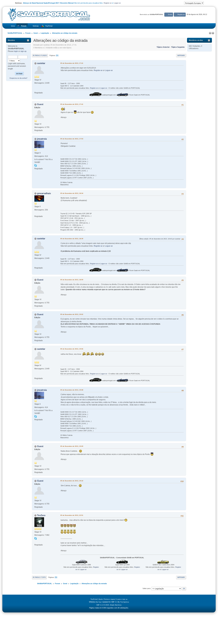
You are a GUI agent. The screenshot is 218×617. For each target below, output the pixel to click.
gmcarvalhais (44, 193)
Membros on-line (196, 40)
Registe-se (108, 3)
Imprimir (181, 55)
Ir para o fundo (40, 55)
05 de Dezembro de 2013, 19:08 (71, 390)
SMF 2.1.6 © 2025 (102, 605)
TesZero (41, 515)
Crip (99, 602)
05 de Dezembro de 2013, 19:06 (71, 349)
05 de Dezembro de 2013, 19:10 (71, 481)
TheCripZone (124, 602)
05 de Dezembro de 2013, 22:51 (71, 515)
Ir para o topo (39, 577)
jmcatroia (42, 139)
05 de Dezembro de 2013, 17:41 (71, 63)
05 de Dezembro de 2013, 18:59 (71, 279)
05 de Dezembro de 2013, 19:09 (71, 446)
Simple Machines (115, 605)
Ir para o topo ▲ (122, 599)
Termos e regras (109, 599)
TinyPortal (93, 599)
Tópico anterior (163, 47)
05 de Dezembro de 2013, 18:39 (71, 238)
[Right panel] (213, 33)
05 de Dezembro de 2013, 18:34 (71, 193)
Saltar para (146, 588)
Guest (40, 104)
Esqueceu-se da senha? (18, 78)
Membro (11, 40)
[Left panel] (210, 33)
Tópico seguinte (178, 47)
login (16, 51)
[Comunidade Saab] (35, 542)
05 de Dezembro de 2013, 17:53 (71, 139)
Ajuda (101, 599)
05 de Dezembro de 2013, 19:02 (71, 314)
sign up (23, 51)
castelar (41, 63)
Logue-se (117, 3)
